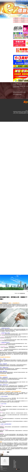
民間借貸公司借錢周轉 (5, 454)
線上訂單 (15, 467)
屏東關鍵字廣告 (5, 303)
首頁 (27, 291)
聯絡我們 (15, 466)
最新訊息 (15, 462)
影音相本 (15, 465)
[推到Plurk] (16, 469)
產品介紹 (15, 461)
